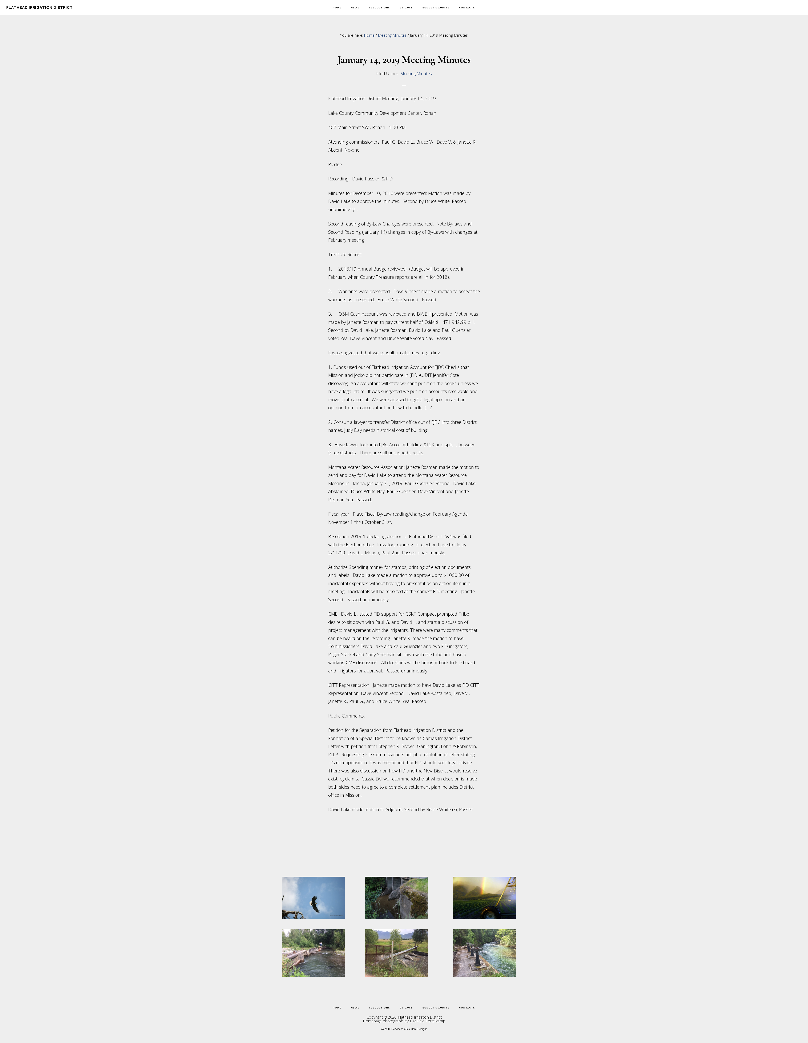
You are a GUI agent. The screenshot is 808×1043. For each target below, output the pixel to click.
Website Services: (392, 1029)
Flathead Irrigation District (39, 7)
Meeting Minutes (416, 73)
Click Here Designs (415, 1029)
